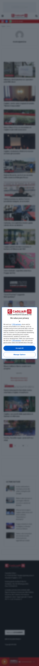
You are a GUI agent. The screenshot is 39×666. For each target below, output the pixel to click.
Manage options (19, 355)
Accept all (19, 348)
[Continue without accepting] (19, 321)
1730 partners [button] (16, 324)
